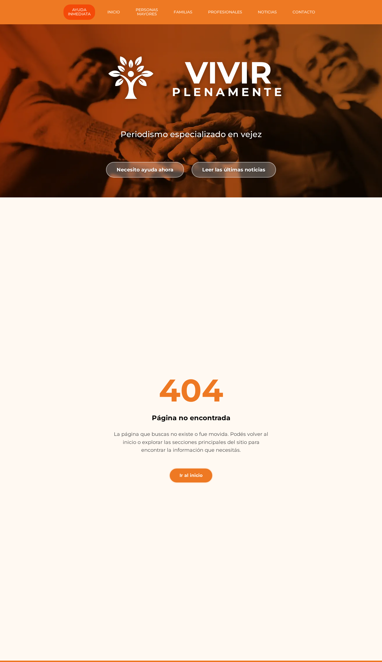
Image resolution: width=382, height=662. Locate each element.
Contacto (304, 12)
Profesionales (225, 12)
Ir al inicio (191, 475)
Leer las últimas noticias (233, 170)
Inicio (113, 12)
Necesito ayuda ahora (145, 170)
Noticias (267, 12)
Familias (183, 12)
